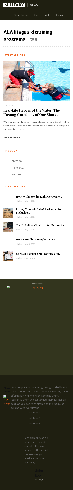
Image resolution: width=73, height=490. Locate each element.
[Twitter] (6, 174)
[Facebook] (6, 161)
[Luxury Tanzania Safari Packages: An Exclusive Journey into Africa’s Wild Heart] (8, 213)
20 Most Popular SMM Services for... (38, 253)
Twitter (17, 175)
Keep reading (11, 137)
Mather (19, 201)
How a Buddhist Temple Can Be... (36, 239)
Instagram (18, 168)
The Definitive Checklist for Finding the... (41, 225)
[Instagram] (6, 168)
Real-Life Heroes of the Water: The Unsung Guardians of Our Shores (31, 112)
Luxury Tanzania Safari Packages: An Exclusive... (38, 211)
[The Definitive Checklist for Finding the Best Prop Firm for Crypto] (8, 227)
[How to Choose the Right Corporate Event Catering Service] (8, 199)
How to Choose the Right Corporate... (39, 196)
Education (9, 105)
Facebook (17, 161)
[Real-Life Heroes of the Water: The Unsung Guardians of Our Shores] (36, 81)
